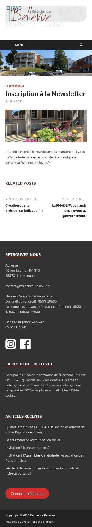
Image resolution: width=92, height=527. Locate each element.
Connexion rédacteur (27, 493)
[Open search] (81, 45)
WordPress (29, 521)
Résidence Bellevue (42, 515)
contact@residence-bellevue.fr (27, 286)
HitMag (48, 521)
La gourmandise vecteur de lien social (33, 440)
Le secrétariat (14, 86)
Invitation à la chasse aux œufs (28, 447)
